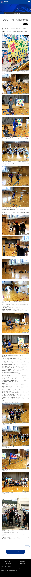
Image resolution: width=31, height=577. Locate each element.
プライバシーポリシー (8, 561)
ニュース (6, 13)
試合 (10, 3)
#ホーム (27, 546)
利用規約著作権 (22, 561)
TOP (2, 13)
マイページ (15, 3)
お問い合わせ (22, 563)
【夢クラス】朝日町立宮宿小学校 (14, 13)
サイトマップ (8, 563)
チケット (6, 3)
